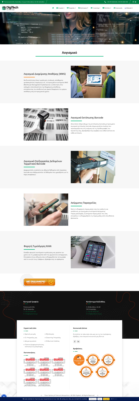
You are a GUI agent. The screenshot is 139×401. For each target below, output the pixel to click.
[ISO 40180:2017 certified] (30, 372)
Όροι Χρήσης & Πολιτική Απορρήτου (57, 395)
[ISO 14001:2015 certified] (44, 362)
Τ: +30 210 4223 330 (92, 311)
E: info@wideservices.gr (94, 314)
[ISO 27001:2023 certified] (44, 382)
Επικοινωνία (118, 8)
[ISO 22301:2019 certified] (58, 372)
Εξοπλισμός (50, 334)
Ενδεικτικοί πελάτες (52, 341)
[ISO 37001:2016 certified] (58, 362)
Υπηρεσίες (71, 8)
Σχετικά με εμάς (30, 334)
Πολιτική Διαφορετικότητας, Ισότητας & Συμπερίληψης (34, 346)
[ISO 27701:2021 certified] (30, 382)
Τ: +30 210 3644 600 (29, 311)
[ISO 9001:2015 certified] (30, 362)
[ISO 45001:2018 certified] (44, 372)
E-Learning (96, 8)
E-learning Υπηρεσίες (53, 337)
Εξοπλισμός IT (84, 8)
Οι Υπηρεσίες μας (31, 337)
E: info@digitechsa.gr (30, 314)
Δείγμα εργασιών (30, 341)
